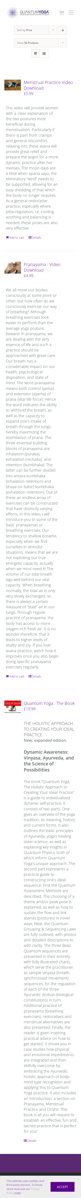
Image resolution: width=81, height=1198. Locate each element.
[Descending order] (63, 30)
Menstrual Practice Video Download (48, 85)
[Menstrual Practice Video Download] (12, 85)
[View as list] (44, 53)
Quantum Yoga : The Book (49, 703)
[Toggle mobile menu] (71, 13)
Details (36, 237)
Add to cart (16, 237)
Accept (62, 1187)
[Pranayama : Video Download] (12, 268)
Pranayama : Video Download (42, 267)
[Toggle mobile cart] (61, 13)
